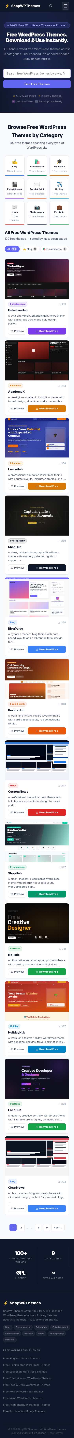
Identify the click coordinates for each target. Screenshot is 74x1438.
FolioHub (14, 1110)
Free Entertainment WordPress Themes (27, 1378)
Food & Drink (17, 704)
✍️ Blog (29, 249)
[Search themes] (51, 6)
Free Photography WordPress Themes (26, 1404)
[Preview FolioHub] (37, 1079)
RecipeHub (16, 710)
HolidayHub (16, 1032)
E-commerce (17, 867)
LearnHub (15, 469)
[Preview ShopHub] (37, 842)
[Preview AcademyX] (37, 360)
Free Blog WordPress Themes (21, 1358)
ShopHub (15, 873)
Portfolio (15, 948)
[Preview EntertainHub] (37, 279)
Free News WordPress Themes (22, 1398)
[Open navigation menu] (65, 6)
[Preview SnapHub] (37, 516)
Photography (17, 540)
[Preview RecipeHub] (37, 679)
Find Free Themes (37, 84)
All (11, 249)
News (13, 785)
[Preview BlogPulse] (37, 597)
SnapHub (15, 547)
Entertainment (17, 304)
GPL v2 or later (37, 1432)
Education (15, 385)
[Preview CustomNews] (37, 760)
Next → (57, 1227)
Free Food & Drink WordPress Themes (26, 1384)
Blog (12, 622)
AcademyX (16, 391)
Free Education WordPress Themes (25, 1371)
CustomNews (18, 791)
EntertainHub (18, 310)
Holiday (14, 1026)
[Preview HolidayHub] (37, 1001)
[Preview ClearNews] (37, 1156)
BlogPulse (15, 628)
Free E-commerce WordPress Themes (26, 1364)
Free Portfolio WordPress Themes (24, 1411)
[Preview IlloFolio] (37, 923)
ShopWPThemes (22, 6)
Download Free (48, 331)
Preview (19, 331)
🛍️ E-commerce (54, 249)
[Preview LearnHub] (37, 438)
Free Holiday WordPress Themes (23, 1391)
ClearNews (16, 1187)
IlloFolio (14, 955)
